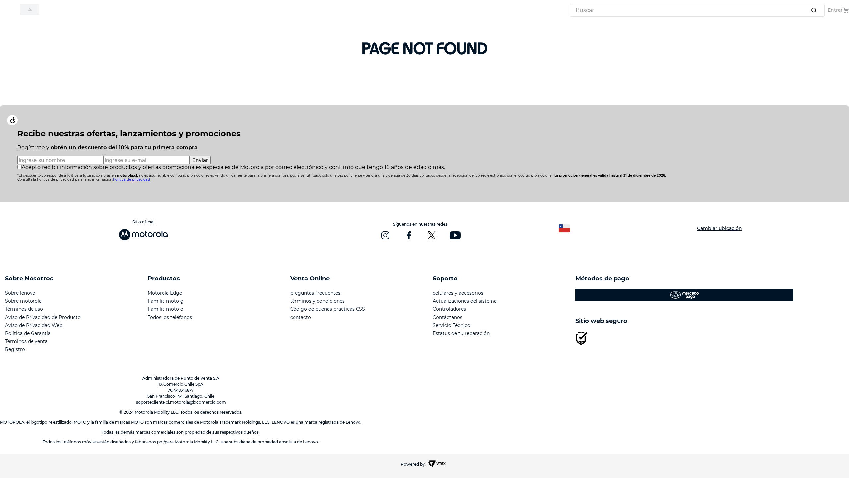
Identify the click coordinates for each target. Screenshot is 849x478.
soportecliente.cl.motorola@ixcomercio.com (181, 402)
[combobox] (697, 10)
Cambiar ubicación (719, 228)
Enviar (200, 160)
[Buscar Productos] (815, 10)
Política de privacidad (131, 179)
